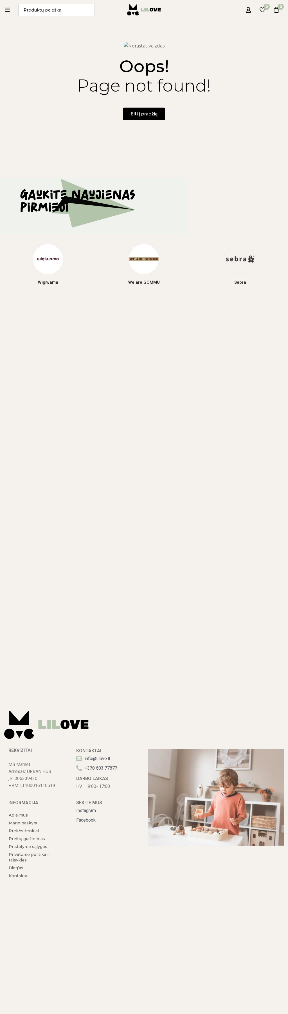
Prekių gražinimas (27, 838)
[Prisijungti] (248, 10)
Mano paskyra (23, 823)
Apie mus (18, 815)
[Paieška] (88, 10)
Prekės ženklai (24, 830)
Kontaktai (18, 875)
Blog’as (16, 867)
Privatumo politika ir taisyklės (29, 857)
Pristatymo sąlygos (28, 846)
